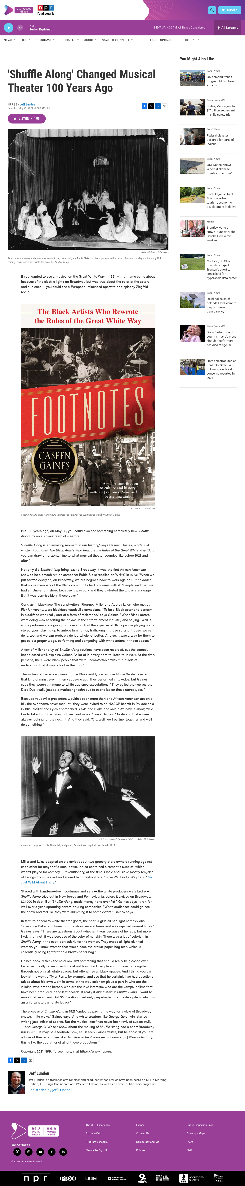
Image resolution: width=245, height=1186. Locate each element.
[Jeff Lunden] (16, 1082)
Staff (189, 1150)
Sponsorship (170, 40)
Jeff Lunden (27, 104)
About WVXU (93, 1133)
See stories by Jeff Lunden (49, 1090)
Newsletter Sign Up (97, 1150)
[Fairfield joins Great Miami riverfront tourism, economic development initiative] (192, 195)
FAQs (190, 1141)
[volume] (20, 28)
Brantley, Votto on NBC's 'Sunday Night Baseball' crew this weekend (221, 233)
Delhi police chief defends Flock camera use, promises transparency (221, 304)
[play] (9, 28)
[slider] (26, 28)
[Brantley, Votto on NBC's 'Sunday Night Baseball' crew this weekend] (192, 228)
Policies (140, 1150)
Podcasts (67, 40)
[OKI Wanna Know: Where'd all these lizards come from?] (192, 166)
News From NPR (216, 100)
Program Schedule (97, 1141)
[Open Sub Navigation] (15, 39)
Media (210, 221)
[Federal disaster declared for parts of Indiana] (192, 136)
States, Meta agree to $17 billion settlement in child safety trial (221, 110)
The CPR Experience (98, 1124)
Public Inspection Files (200, 1124)
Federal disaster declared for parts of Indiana (220, 139)
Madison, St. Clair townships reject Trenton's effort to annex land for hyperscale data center (222, 269)
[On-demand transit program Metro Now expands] (192, 78)
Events (140, 1124)
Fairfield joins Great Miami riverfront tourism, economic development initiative (221, 200)
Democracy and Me (147, 1141)
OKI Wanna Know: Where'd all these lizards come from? (220, 168)
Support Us (147, 40)
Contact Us (142, 1133)
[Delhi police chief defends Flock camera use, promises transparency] (192, 300)
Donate (231, 10)
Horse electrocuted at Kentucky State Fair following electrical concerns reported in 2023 (221, 369)
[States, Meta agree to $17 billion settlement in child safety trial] (192, 107)
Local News (213, 71)
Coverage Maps (196, 1133)
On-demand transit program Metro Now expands (220, 80)
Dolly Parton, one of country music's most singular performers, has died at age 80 (221, 338)
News (8, 40)
